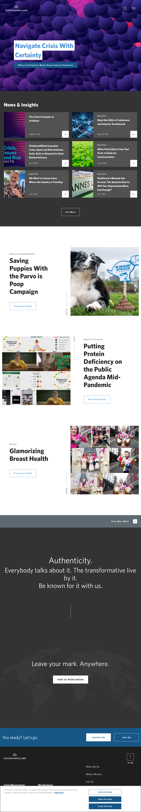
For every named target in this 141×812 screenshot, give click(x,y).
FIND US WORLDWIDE (70, 679)
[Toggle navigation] (135, 8)
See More (70, 212)
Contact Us (98, 737)
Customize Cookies (105, 792)
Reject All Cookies (105, 799)
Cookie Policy (59, 793)
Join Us (126, 737)
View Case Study (23, 306)
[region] (70, 799)
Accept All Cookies (105, 806)
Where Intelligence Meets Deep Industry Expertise (46, 65)
